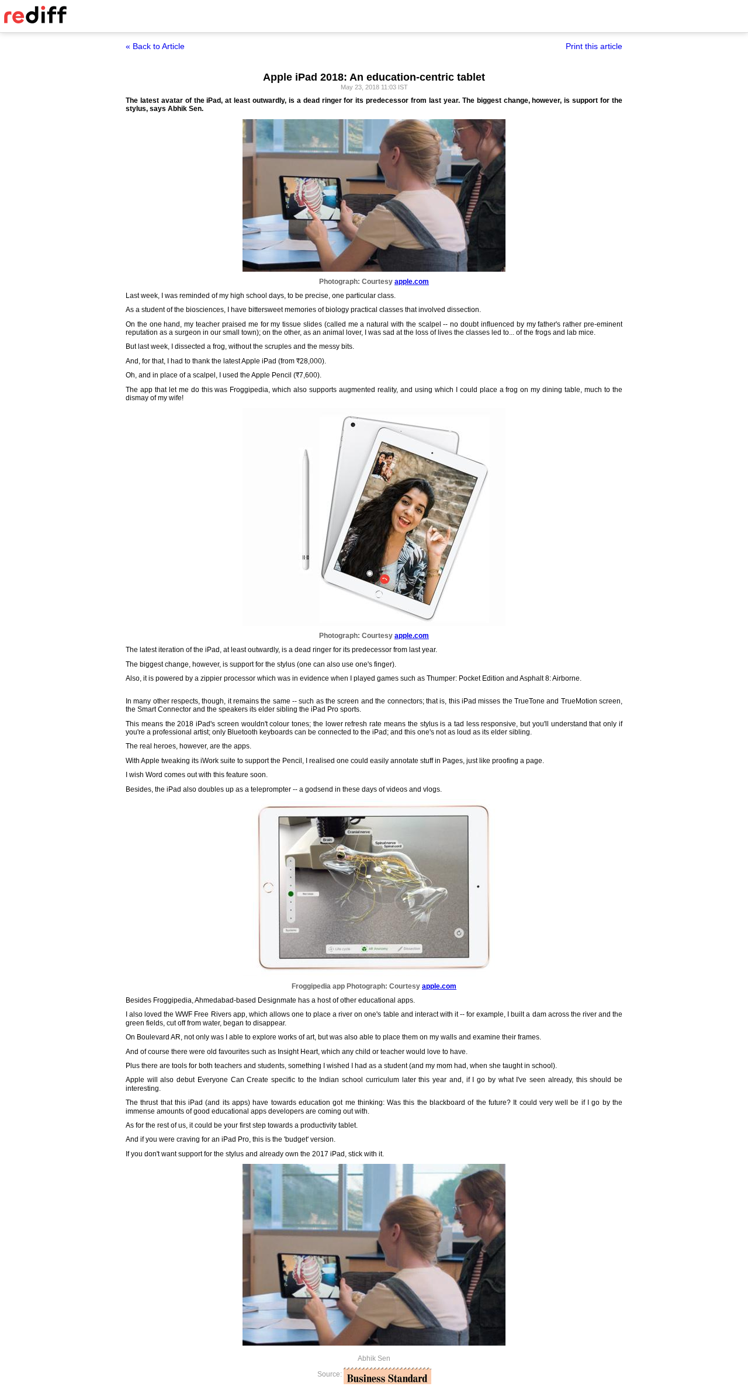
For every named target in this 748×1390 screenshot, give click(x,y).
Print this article (594, 46)
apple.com (411, 282)
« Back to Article (155, 46)
